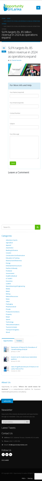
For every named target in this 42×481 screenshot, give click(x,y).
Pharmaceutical (11, 307)
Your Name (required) (17, 92)
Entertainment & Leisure (14, 266)
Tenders (19, 341)
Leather (8, 284)
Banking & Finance (12, 250)
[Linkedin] (10, 454)
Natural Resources (12, 296)
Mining (8, 294)
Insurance (9, 281)
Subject (12, 124)
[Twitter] (7, 454)
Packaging (9, 304)
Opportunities (8, 341)
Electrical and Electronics (14, 261)
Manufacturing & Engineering (15, 286)
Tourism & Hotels (11, 327)
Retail (8, 317)
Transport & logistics (12, 330)
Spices (8, 319)
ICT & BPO (9, 278)
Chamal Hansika (16, 60)
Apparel (8, 245)
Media (8, 289)
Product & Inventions (12, 312)
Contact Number (15, 113)
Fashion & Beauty (11, 268)
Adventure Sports (11, 240)
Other (8, 301)
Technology (9, 322)
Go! (27, 422)
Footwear (9, 271)
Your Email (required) (16, 103)
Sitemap (30, 478)
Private (8, 309)
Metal (8, 291)
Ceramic (8, 253)
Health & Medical (11, 276)
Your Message (14, 134)
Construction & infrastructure (15, 255)
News (8, 299)
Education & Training (12, 258)
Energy (8, 263)
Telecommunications (12, 325)
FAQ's (23, 478)
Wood (8, 332)
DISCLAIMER (5, 460)
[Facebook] (3, 454)
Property (9, 314)
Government (10, 273)
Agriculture (9, 243)
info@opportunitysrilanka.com (18, 445)
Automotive (9, 248)
